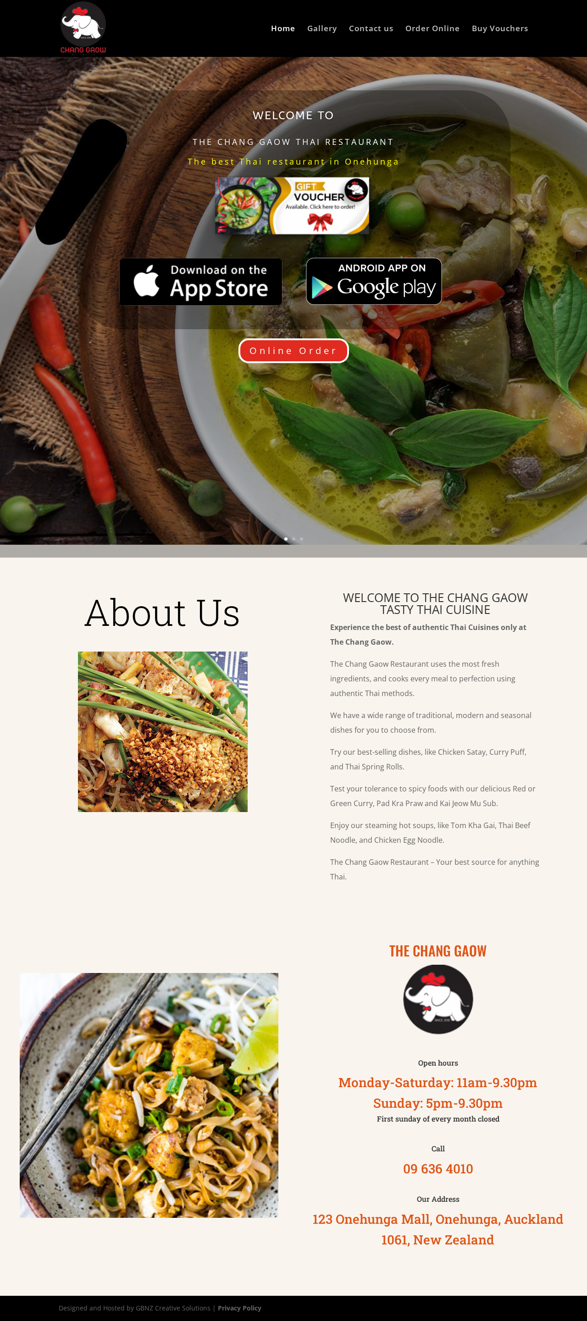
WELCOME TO (293, 115)
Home (283, 29)
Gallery (322, 29)
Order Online (432, 29)
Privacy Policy (239, 1308)
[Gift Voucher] (294, 240)
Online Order (293, 350)
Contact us (371, 29)
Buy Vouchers (500, 29)
